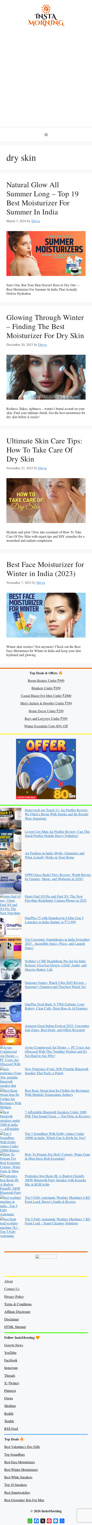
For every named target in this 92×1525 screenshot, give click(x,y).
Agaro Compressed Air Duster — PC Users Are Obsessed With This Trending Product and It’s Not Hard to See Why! (57, 1051)
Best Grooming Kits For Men (24, 1500)
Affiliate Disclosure (17, 1311)
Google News (13, 1345)
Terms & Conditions (18, 1304)
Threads (9, 1375)
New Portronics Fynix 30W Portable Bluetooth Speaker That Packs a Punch (56, 1071)
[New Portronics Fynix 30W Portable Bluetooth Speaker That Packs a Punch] (10, 1077)
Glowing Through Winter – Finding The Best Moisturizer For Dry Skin (45, 326)
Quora (8, 1398)
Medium (10, 1405)
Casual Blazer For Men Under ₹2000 (46, 695)
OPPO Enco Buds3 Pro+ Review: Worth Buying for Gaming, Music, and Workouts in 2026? (58, 876)
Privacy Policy (14, 1296)
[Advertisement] (46, 79)
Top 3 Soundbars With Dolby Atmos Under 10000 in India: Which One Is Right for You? (55, 1135)
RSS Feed (11, 1428)
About (8, 1281)
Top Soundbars (14, 1454)
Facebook (10, 1360)
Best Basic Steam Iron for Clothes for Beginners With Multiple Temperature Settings (57, 1092)
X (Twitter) (11, 1383)
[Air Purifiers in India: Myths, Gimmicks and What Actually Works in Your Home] (10, 862)
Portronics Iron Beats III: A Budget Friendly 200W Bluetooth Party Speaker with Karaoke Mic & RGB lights (55, 1180)
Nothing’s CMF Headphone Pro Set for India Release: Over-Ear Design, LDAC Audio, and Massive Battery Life (56, 965)
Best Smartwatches (17, 1492)
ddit (10, 1413)
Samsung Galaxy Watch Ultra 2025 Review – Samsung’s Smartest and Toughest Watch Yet (56, 984)
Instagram (11, 1367)
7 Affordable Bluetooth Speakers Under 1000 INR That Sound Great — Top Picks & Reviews (58, 1114)
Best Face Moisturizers (19, 1462)
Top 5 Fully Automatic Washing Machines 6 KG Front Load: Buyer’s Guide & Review (58, 1199)
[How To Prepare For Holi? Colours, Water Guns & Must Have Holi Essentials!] (10, 1163)
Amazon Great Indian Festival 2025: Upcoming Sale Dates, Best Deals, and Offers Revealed (57, 1027)
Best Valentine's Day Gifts (22, 1446)
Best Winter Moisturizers (21, 1469)
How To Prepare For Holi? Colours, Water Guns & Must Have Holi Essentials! (57, 1156)
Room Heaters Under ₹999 (46, 680)
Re (6, 1413)
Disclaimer (11, 1319)
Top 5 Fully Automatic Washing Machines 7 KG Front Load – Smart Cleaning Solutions (58, 1221)
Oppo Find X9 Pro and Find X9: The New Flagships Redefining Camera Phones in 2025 (56, 898)
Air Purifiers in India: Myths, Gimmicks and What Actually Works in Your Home (54, 855)
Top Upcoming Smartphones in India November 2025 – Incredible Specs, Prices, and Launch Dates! (57, 943)
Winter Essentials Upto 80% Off (46, 726)
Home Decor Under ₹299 (46, 711)
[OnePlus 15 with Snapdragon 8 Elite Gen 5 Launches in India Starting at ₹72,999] (10, 926)
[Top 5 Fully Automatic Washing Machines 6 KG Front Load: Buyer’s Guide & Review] (10, 1206)
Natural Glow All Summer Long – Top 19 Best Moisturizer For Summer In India (42, 198)
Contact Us (11, 1288)
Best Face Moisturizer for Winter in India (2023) (45, 568)
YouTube (10, 1352)
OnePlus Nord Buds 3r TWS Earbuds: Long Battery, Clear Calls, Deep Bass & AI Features (56, 1006)
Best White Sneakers (18, 1477)
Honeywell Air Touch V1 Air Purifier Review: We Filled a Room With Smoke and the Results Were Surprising (56, 814)
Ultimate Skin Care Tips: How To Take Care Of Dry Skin (44, 449)
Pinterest (10, 1390)
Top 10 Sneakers (15, 1484)
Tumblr (9, 1421)
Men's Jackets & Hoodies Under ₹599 (46, 703)
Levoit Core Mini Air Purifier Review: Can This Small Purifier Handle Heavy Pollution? (57, 833)
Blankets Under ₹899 (46, 688)
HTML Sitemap (15, 1326)
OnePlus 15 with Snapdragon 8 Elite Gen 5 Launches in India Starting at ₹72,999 (54, 919)
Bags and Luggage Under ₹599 (46, 718)
